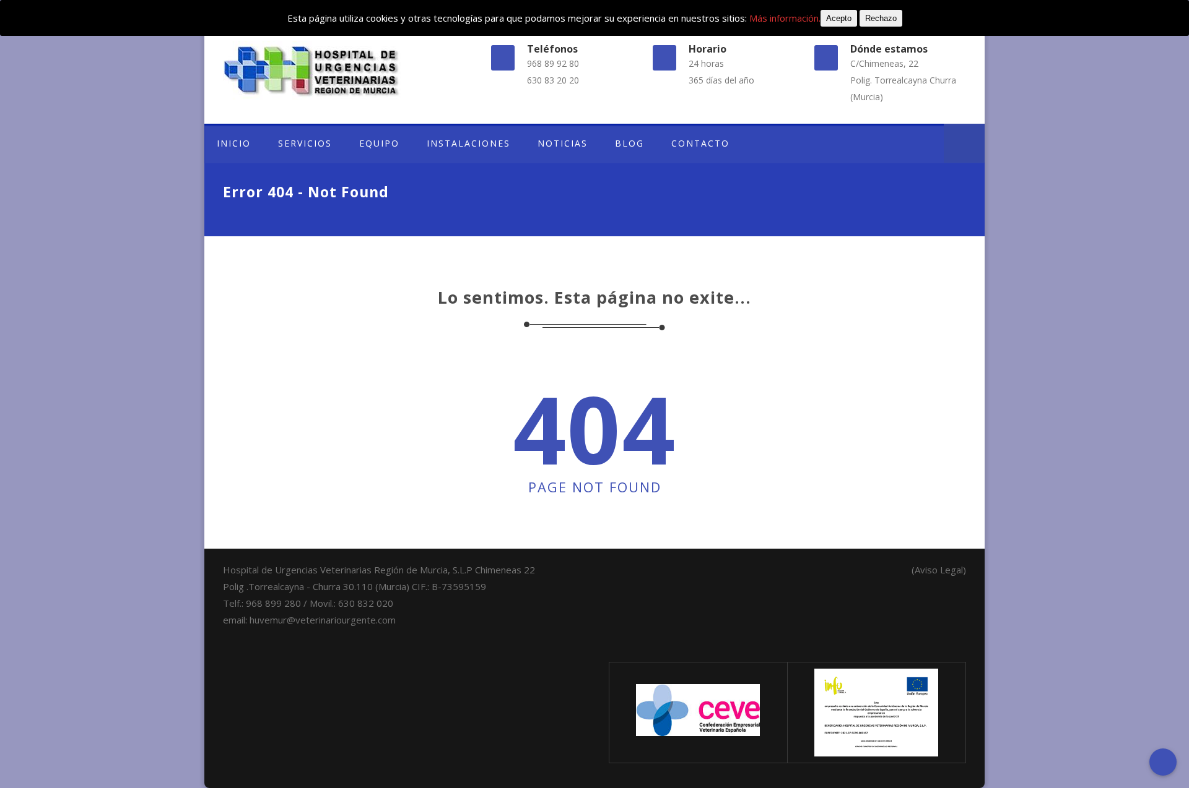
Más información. (785, 18)
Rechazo (881, 18)
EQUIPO (379, 143)
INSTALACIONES (468, 143)
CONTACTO (700, 143)
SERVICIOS (305, 143)
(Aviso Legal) (939, 569)
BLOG (629, 143)
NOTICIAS (563, 143)
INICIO (234, 143)
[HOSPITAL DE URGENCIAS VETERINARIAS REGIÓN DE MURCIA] (337, 70)
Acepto (838, 18)
